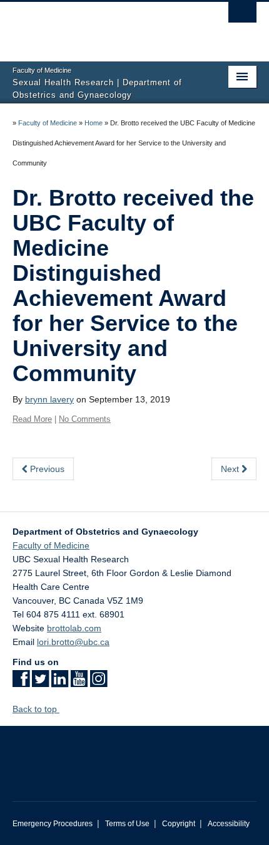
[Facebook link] (21, 683)
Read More (32, 419)
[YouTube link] (79, 683)
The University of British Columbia (98, 26)
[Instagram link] (98, 683)
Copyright (178, 823)
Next (231, 469)
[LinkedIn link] (59, 683)
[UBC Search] (242, 15)
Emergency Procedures (53, 823)
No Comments (85, 419)
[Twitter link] (40, 683)
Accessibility (229, 823)
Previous (46, 469)
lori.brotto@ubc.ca (73, 642)
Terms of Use (127, 823)
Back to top (36, 709)
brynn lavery (49, 399)
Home (93, 123)
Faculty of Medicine (47, 123)
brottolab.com (74, 628)
